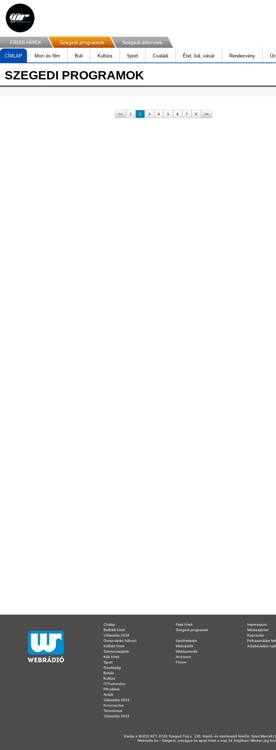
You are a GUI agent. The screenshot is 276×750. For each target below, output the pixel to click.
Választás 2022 (116, 716)
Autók (108, 694)
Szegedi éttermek (142, 42)
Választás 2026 (116, 635)
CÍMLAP (13, 56)
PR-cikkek (112, 689)
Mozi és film (47, 56)
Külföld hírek (114, 646)
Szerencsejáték (116, 651)
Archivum (183, 657)
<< (120, 114)
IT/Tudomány (114, 684)
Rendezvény (242, 56)
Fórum (181, 662)
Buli (79, 56)
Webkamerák (186, 651)
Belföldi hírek (114, 630)
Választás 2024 (116, 700)
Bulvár (109, 673)
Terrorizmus (113, 711)
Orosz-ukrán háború (120, 641)
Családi (160, 56)
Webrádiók (184, 646)
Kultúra (104, 56)
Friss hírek (184, 624)
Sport (132, 56)
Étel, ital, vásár (199, 56)
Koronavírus (114, 705)
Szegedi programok (82, 42)
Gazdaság (112, 668)
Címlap (109, 624)
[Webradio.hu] (20, 18)
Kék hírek (111, 657)
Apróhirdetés (186, 641)
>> (206, 114)
